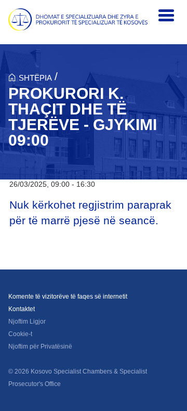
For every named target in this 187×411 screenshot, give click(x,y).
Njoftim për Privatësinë (40, 346)
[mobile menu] (166, 15)
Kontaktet (21, 309)
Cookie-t (20, 334)
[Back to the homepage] (78, 19)
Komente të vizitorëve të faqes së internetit (67, 296)
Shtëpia (35, 77)
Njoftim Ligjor (27, 321)
